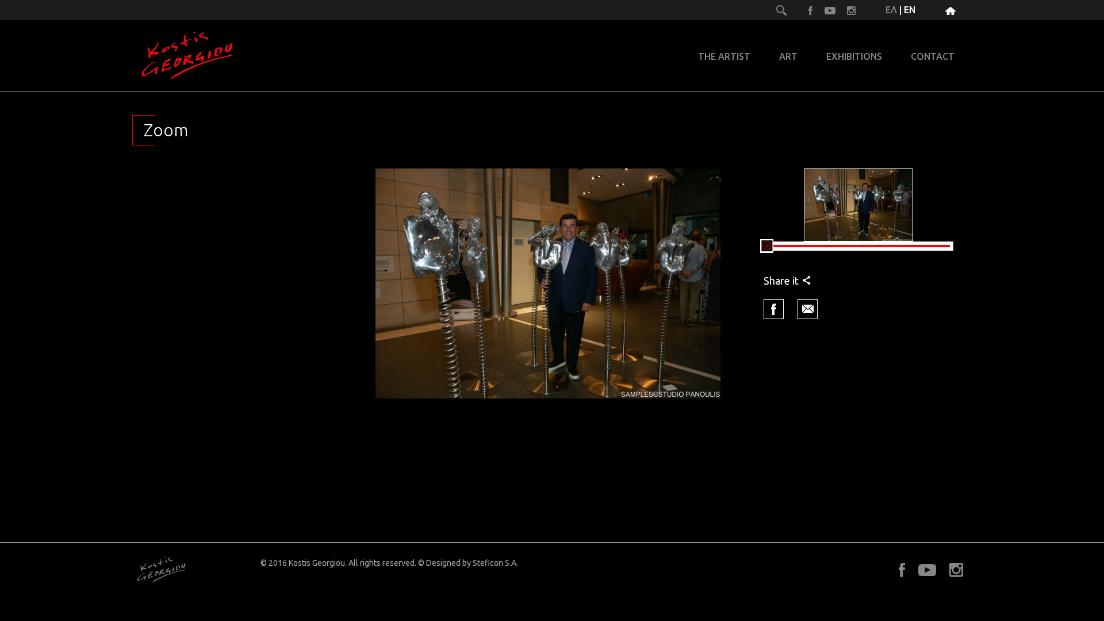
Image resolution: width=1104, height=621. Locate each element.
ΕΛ (891, 10)
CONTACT (932, 57)
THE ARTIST (724, 57)
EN (909, 10)
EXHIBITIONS (854, 57)
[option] (548, 283)
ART (788, 57)
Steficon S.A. (495, 563)
